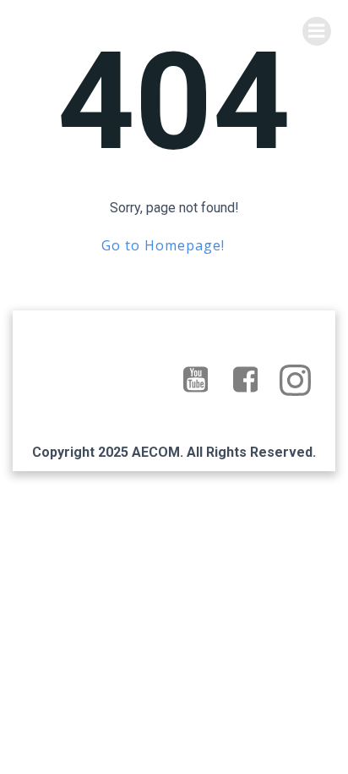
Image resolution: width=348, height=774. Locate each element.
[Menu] (316, 31)
